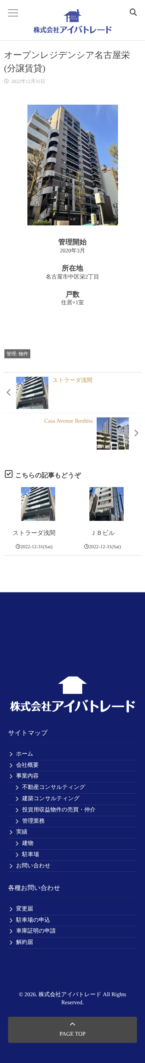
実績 (21, 832)
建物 (27, 843)
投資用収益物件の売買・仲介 (58, 810)
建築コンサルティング (51, 799)
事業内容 (27, 776)
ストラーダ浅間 (33, 533)
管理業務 (33, 821)
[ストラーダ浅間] (38, 504)
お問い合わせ (33, 866)
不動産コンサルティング (53, 787)
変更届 (24, 909)
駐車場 (30, 855)
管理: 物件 (17, 354)
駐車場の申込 (33, 920)
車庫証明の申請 (36, 931)
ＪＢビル (102, 533)
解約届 (24, 942)
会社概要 (27, 765)
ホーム (24, 754)
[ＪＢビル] (106, 504)
